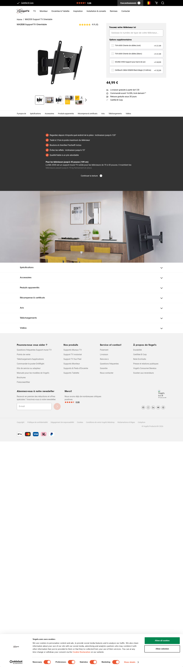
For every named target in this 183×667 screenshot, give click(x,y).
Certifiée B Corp (140, 354)
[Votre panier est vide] (156, 3)
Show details (129, 662)
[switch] (71, 662)
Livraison (104, 354)
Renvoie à (104, 359)
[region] (59, 63)
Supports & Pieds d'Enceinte (75, 368)
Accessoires (49, 114)
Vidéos (128, 114)
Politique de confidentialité (37, 422)
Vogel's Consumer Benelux (144, 368)
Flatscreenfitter (23, 382)
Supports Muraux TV (72, 350)
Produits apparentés (66, 114)
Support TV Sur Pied (72, 359)
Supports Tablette (71, 373)
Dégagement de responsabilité (62, 422)
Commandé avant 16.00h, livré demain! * (128, 93)
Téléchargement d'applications (30, 359)
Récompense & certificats (87, 114)
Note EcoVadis (139, 359)
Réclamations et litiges (126, 422)
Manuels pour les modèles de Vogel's (33, 373)
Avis (103, 114)
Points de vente (23, 354)
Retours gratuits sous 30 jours (123, 96)
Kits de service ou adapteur (28, 368)
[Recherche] (148, 3)
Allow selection (162, 649)
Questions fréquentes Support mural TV (34, 350)
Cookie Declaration (81, 652)
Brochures (21, 377)
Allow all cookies (162, 640)
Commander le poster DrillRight (30, 364)
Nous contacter (106, 373)
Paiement (104, 350)
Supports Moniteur (71, 364)
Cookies (80, 422)
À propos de (21, 114)
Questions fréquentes (109, 364)
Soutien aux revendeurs (143, 373)
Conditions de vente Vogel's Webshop (100, 422)
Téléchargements (115, 114)
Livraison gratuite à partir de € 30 (124, 90)
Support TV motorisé (72, 354)
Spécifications (35, 114)
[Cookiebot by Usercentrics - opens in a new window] (16, 662)
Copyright (20, 422)
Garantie (103, 368)
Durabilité (137, 350)
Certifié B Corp (27, 3)
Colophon (141, 422)
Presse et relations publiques (145, 364)
